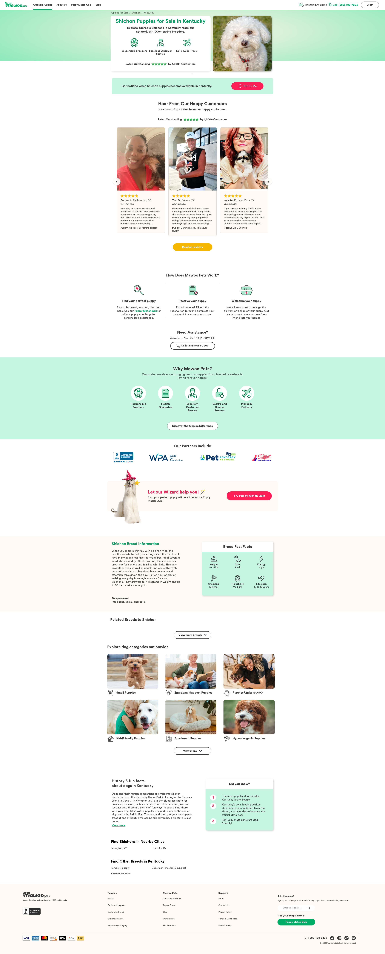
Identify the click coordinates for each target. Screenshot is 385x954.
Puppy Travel (169, 905)
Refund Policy (224, 926)
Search (111, 899)
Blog (165, 912)
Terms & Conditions (227, 919)
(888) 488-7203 (345, 4)
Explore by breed (116, 912)
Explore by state (115, 919)
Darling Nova (188, 228)
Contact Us (223, 905)
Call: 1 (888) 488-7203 (195, 345)
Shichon (136, 13)
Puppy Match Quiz (146, 311)
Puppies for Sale (119, 13)
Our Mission (169, 919)
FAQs (221, 899)
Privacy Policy (225, 912)
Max (235, 228)
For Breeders (169, 926)
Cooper (133, 228)
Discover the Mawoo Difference (192, 426)
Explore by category (117, 926)
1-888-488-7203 (317, 938)
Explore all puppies (116, 905)
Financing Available (316, 5)
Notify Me (250, 86)
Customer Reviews (172, 899)
